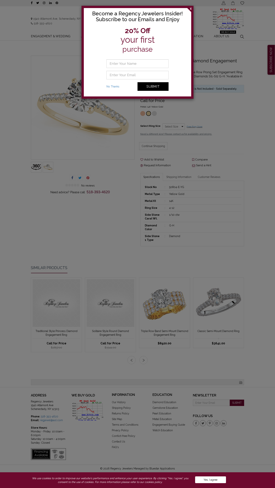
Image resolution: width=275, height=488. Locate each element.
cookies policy (153, 482)
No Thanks (112, 86)
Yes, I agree (210, 479)
